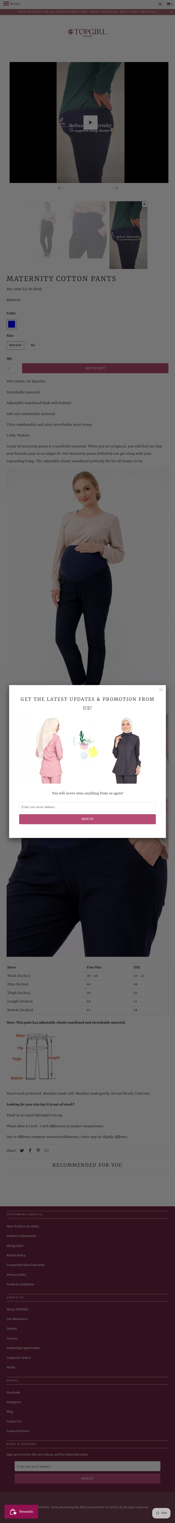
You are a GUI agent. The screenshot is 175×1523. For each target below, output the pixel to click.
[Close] (161, 690)
